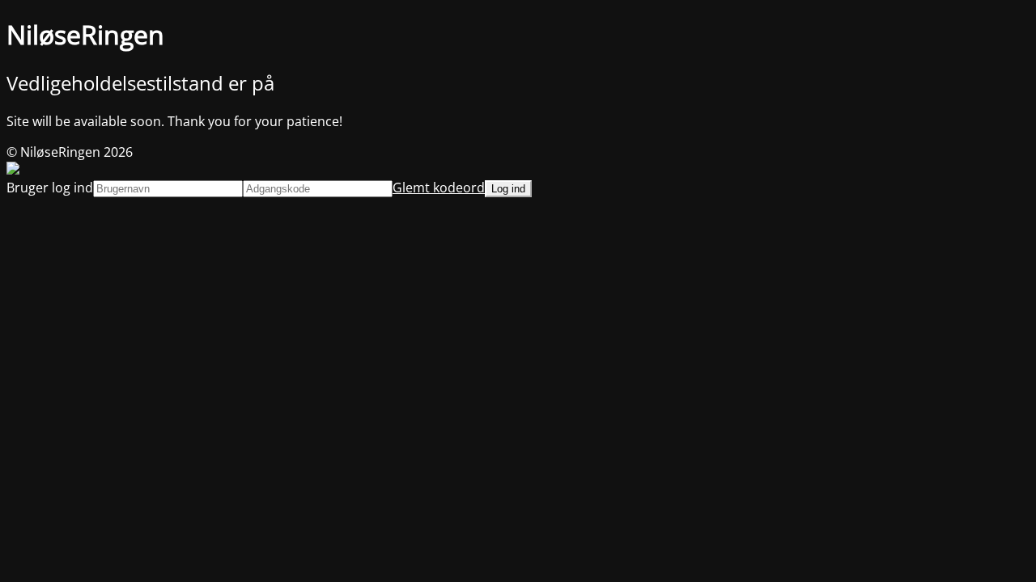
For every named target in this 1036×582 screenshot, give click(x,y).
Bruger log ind (49, 187)
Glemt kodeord (439, 187)
